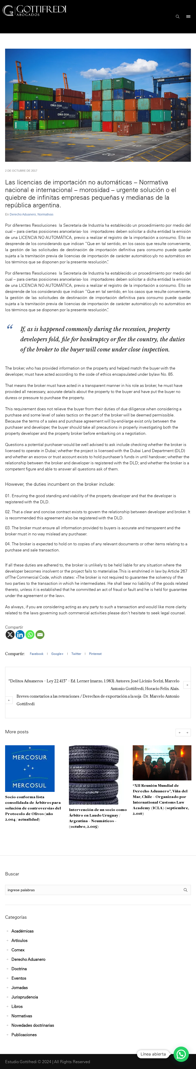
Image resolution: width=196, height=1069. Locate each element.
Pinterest (95, 654)
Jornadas (19, 987)
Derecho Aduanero (23, 214)
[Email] (39, 634)
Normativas (45, 214)
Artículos (19, 940)
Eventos (18, 978)
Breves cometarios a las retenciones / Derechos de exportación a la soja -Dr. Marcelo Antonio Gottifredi (98, 700)
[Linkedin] (20, 634)
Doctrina (19, 968)
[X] (10, 634)
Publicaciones (24, 1034)
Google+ (57, 654)
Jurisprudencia (24, 996)
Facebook (36, 654)
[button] (181, 1054)
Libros (17, 1006)
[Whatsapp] (30, 634)
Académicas (22, 930)
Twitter (76, 654)
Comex (17, 949)
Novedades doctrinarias (32, 1025)
